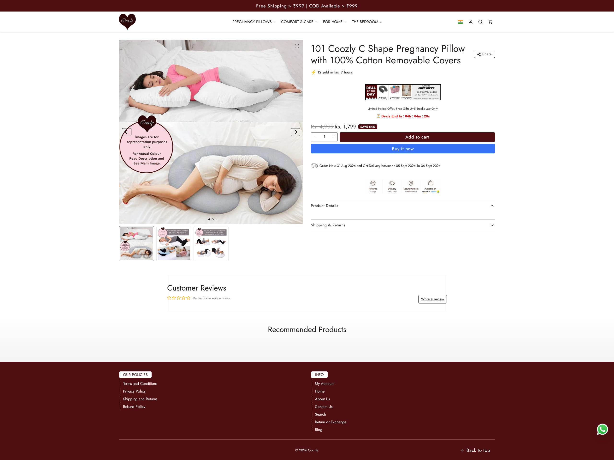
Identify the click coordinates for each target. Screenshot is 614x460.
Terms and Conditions (140, 383)
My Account (324, 383)
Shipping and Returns (140, 399)
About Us (322, 399)
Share (487, 54)
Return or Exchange (330, 422)
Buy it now (403, 148)
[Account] (471, 22)
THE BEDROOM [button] (365, 21)
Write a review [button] (432, 299)
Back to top (478, 450)
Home (320, 391)
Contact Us (323, 406)
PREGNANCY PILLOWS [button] (252, 21)
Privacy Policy (134, 391)
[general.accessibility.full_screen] (297, 46)
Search (320, 414)
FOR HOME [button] (333, 21)
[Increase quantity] (334, 137)
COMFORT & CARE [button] (298, 21)
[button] (460, 22)
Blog (318, 429)
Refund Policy (134, 406)
